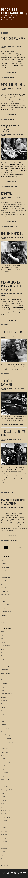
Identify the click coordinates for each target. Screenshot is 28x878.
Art (2, 638)
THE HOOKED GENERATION (8, 382)
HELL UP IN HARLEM (12, 233)
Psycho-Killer (4, 786)
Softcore (3, 827)
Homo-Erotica (5, 728)
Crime (7, 77)
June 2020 (4, 622)
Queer (2, 793)
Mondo (3, 755)
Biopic (3, 659)
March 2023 (4, 563)
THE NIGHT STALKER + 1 (13, 40)
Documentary (5, 683)
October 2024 (5, 560)
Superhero (4, 831)
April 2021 (4, 587)
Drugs (21, 424)
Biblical (3, 652)
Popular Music (5, 779)
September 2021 (5, 577)
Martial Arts (4, 748)
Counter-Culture (5, 673)
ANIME (3, 635)
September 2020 (6, 611)
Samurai (3, 800)
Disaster (3, 680)
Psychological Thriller (7, 790)
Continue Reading (11, 72)
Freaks (3, 707)
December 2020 (5, 601)
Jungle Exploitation (6, 738)
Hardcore (3, 721)
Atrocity (3, 642)
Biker (2, 656)
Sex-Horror (4, 820)
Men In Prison (5, 752)
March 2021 (4, 591)
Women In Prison (5, 862)
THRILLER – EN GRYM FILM (13, 433)
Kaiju (2, 745)
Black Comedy (5, 663)
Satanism (3, 803)
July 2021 (3, 581)
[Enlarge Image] (23, 141)
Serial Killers (13, 226)
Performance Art (5, 772)
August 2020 (4, 615)
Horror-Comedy (5, 735)
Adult (7, 492)
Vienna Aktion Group (7, 845)
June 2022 (4, 570)
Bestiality (3, 649)
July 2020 (4, 618)
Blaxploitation (10, 275)
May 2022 (4, 574)
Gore (2, 717)
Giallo (2, 714)
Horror (12, 77)
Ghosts (3, 711)
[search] (26, 14)
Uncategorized (5, 838)
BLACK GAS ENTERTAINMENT (12, 11)
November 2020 (5, 605)
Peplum (3, 769)
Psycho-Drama (5, 783)
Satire (2, 807)
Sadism (3, 796)
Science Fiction (5, 810)
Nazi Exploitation (6, 759)
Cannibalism (4, 669)
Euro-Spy (3, 697)
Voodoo (3, 851)
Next (20, 547)
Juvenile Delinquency (7, 742)
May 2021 (4, 584)
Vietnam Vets (4, 848)
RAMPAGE (6, 193)
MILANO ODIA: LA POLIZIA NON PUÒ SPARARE (11, 286)
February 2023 (5, 567)
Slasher (3, 824)
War (2, 855)
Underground (5, 841)
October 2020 (5, 608)
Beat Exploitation (10, 424)
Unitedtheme (13, 875)
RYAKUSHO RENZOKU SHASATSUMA (13, 501)
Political (3, 776)
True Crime (4, 834)
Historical (3, 724)
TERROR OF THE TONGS (10, 128)
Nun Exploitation (5, 762)
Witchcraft (4, 858)
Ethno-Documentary (6, 693)
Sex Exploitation (5, 817)
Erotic (2, 690)
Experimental (13, 540)
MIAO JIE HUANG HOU (13, 84)
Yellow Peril (13, 186)
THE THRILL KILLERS (12, 331)
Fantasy (3, 704)
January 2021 (5, 598)
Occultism (4, 766)
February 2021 (5, 594)
